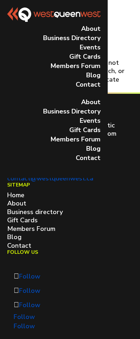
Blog (93, 75)
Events (90, 47)
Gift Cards (85, 56)
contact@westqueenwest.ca (50, 178)
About (91, 28)
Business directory (35, 212)
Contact (88, 84)
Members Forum (76, 66)
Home (15, 195)
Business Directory (72, 38)
